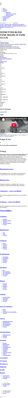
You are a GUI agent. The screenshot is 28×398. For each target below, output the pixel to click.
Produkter (3, 340)
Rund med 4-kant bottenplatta (10, 312)
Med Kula (5, 299)
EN (1, 3)
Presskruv (5, 259)
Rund (4, 234)
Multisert (5, 247)
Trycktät (5, 285)
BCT (4, 270)
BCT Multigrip (6, 271)
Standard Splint (6, 297)
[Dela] (3, 396)
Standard (5, 219)
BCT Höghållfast (7, 273)
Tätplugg (3, 294)
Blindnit (2, 281)
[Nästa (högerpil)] (2, 397)
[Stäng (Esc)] (4, 396)
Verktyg (2, 318)
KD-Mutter (3, 267)
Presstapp (5, 261)
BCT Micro (5, 274)
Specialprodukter (5, 332)
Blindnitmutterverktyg (7, 169)
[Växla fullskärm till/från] (2, 396)
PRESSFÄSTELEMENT (18, 24)
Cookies (5, 386)
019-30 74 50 (6, 375)
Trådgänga (3, 216)
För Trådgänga (6, 325)
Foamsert (5, 244)
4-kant (4, 310)
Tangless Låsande (7, 223)
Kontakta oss (4, 364)
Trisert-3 (5, 246)
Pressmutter (5, 257)
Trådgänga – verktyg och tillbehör (10, 202)
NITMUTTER (3, 25)
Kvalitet (2, 370)
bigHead (5, 336)
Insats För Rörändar (6, 306)
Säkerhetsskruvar (7, 334)
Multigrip (5, 286)
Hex (4, 232)
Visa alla (5, 224)
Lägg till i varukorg (4, 42)
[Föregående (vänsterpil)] (0, 397)
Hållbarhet (3, 367)
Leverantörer (4, 358)
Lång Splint (5, 298)
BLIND (9, 25)
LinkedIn (5, 378)
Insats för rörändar (7, 352)
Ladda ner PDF (3, 112)
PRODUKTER (8, 24)
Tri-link (5, 287)
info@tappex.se (6, 377)
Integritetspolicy (6, 384)
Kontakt (2, 373)
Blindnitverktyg (5, 180)
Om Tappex (3, 361)
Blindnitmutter (4, 230)
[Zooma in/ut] (0, 396)
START (2, 24)
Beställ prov (2, 133)
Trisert (4, 243)
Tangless (5, 222)
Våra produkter (6, 210)
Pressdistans (6, 258)
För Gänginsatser (7, 324)
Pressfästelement (5, 254)
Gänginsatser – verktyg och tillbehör (11, 191)
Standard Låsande (7, 220)
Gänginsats (3, 240)
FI (0, 4)
